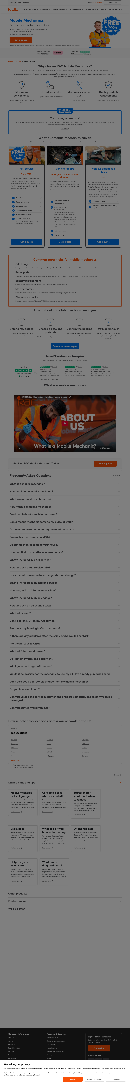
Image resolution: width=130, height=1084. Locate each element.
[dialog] (65, 1072)
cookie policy (30, 1075)
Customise (116, 1079)
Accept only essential (94, 1079)
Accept (72, 1079)
